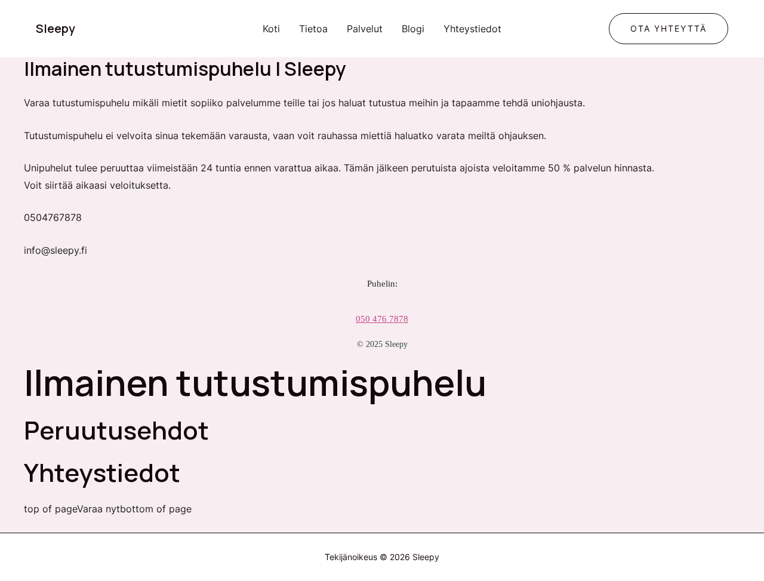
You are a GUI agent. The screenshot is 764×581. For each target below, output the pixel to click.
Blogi (413, 29)
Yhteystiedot (472, 29)
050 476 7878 (382, 319)
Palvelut (365, 29)
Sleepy (55, 28)
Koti (271, 29)
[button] (668, 28)
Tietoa (313, 29)
